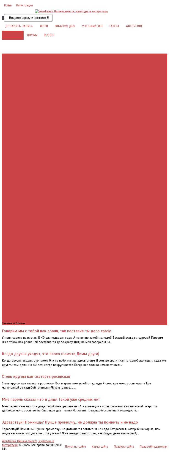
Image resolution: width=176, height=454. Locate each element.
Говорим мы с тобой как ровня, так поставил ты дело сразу (56, 330)
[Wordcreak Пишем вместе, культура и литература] (71, 11)
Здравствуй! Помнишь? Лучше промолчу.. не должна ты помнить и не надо (70, 422)
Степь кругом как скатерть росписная (36, 376)
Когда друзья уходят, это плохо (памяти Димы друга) (50, 353)
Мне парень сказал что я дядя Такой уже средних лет (51, 399)
